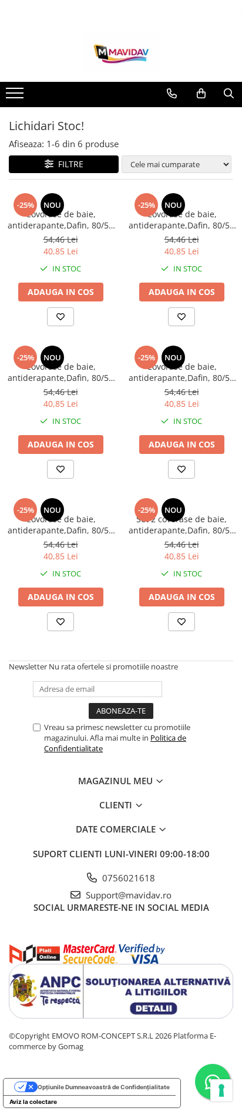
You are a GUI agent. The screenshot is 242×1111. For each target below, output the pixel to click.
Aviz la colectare (33, 1101)
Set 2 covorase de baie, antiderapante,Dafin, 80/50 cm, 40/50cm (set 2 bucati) (181, 524)
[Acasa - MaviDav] (121, 52)
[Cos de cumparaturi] (201, 93)
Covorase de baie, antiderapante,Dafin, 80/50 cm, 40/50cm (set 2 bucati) (60, 219)
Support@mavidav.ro (127, 895)
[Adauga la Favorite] (60, 316)
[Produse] (16, 96)
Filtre (68, 164)
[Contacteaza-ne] (172, 93)
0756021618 (127, 878)
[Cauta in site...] (229, 93)
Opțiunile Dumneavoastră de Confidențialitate (104, 1086)
